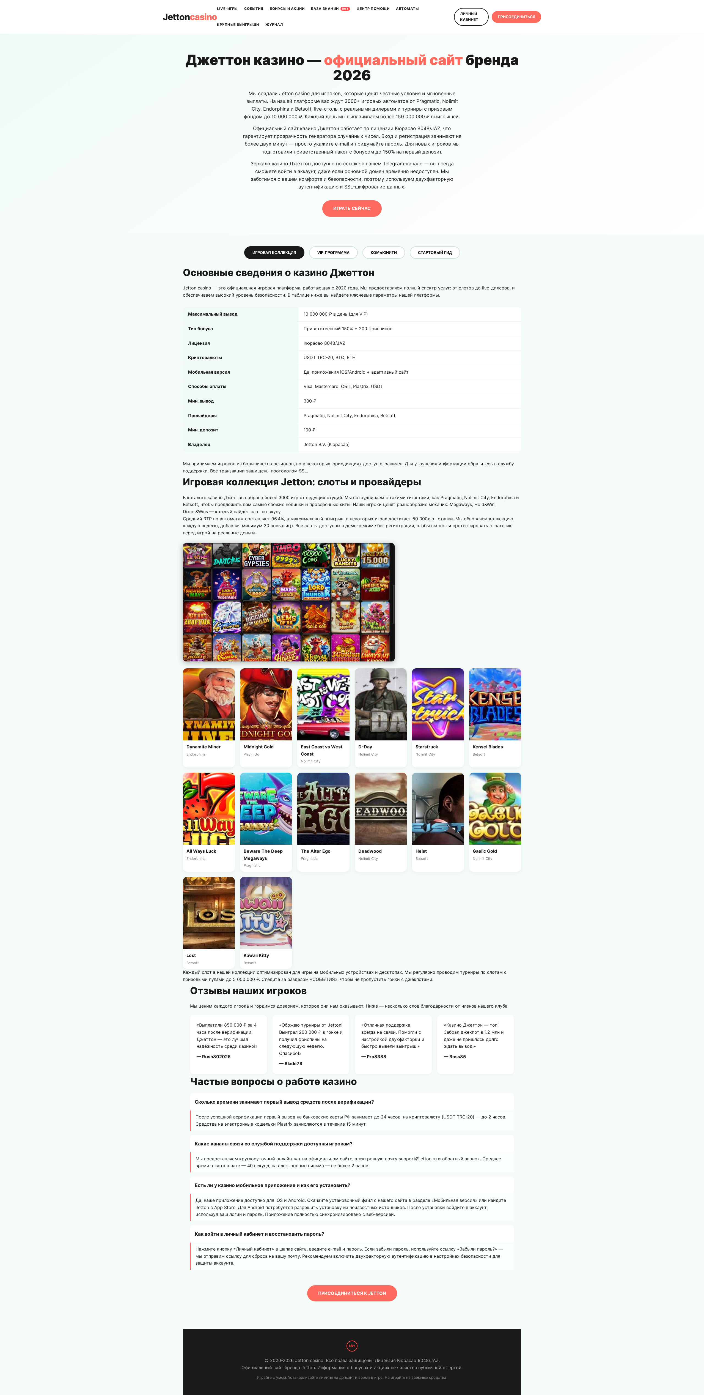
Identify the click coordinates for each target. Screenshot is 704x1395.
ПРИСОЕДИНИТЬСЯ (516, 17)
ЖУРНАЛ (274, 25)
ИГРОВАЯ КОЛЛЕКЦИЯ (274, 252)
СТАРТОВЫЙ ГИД (435, 252)
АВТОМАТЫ (407, 9)
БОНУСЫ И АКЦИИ (287, 9)
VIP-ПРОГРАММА (333, 252)
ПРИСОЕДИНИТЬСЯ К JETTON (352, 1293)
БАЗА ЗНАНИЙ (329, 9)
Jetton (190, 17)
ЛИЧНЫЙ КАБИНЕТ (469, 17)
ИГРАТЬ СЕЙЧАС (352, 208)
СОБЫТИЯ (253, 9)
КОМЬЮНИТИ (384, 252)
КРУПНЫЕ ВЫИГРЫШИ (238, 25)
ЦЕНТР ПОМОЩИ (373, 9)
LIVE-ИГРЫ (227, 9)
